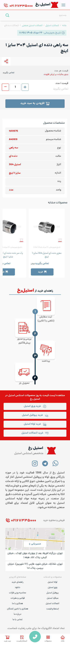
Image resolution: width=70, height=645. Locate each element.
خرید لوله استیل (32, 424)
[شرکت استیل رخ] (50, 450)
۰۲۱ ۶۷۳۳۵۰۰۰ (23, 520)
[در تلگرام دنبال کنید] (45, 463)
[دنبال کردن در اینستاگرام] (35, 463)
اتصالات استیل (52, 25)
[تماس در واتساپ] (55, 463)
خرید (40, 272)
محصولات (48, 641)
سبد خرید (7, 641)
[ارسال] (7, 15)
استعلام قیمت (22, 641)
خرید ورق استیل (32, 406)
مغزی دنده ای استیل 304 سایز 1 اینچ (46, 255)
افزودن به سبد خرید (32, 103)
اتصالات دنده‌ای (11, 25)
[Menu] (63, 5)
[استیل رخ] (55, 5)
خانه (64, 25)
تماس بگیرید (42, 264)
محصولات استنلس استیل (21, 395)
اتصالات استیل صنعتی (32, 25)
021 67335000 (35, 636)
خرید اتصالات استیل (32, 433)
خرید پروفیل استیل (32, 415)
